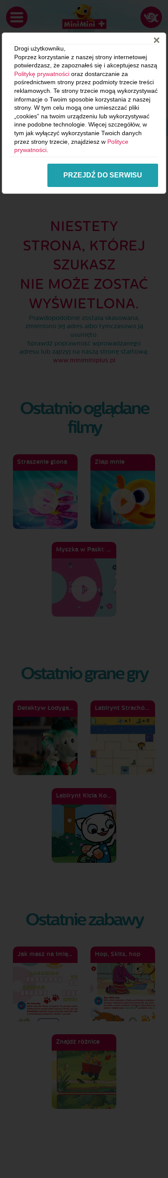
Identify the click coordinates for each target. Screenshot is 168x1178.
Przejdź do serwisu (102, 175)
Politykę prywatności (41, 73)
